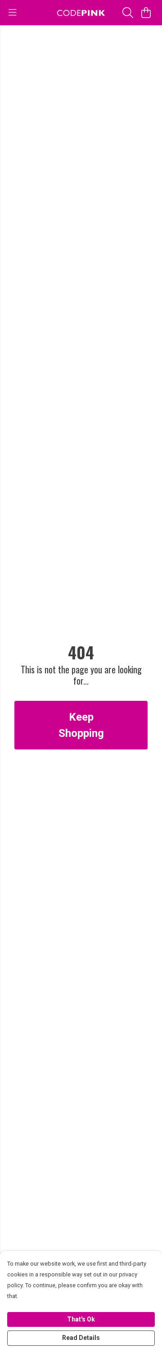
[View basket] (146, 13)
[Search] (128, 13)
